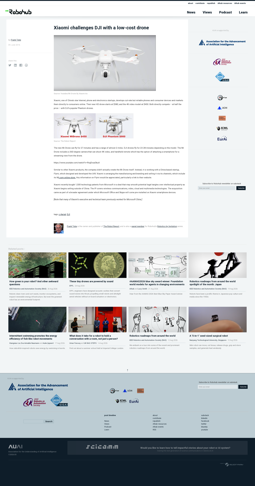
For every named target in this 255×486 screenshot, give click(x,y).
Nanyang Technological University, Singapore (208, 340)
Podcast (225, 12)
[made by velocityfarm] (232, 464)
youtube (204, 430)
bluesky (204, 427)
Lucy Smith (142, 289)
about (190, 3)
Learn (243, 12)
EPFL (71, 286)
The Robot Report (111, 226)
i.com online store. (67, 177)
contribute (200, 3)
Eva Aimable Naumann (30, 343)
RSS (154, 430)
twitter (203, 424)
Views (207, 12)
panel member (138, 226)
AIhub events (240, 3)
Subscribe (241, 188)
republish (211, 3)
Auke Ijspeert (48, 343)
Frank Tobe (16, 40)
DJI (68, 214)
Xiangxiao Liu (14, 343)
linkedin (204, 418)
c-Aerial (62, 214)
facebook (205, 421)
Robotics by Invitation (167, 226)
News (191, 12)
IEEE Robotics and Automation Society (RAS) (27, 289)
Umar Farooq (74, 343)
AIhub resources (225, 3)
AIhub (131, 289)
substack (205, 415)
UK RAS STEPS (90, 343)
